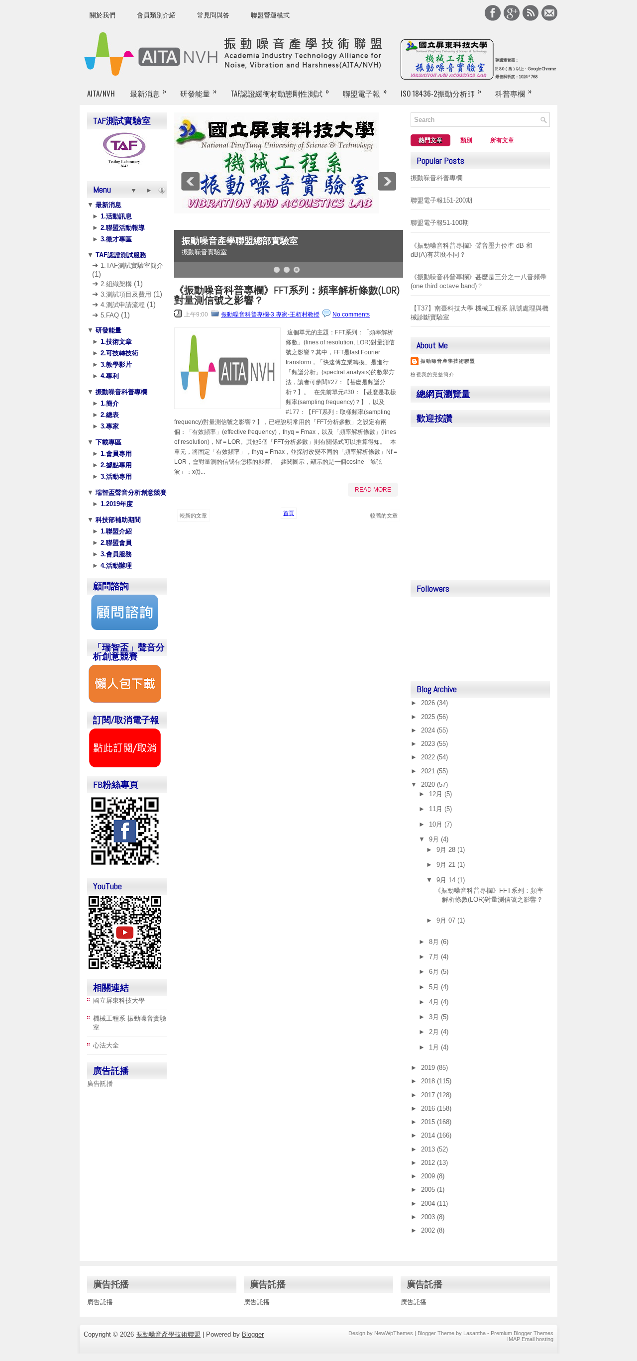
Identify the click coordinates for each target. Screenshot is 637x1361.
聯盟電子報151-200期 (441, 200)
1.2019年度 (116, 504)
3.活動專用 (115, 476)
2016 (429, 1108)
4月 (435, 1002)
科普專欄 (513, 92)
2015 (429, 1122)
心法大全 (106, 1045)
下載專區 (107, 442)
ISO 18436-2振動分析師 (441, 92)
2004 (429, 1203)
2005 (429, 1189)
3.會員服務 (115, 554)
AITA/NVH (101, 93)
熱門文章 (430, 140)
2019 (429, 1067)
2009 (429, 1176)
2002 (429, 1230)
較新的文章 (193, 516)
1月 (435, 1047)
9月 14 (446, 880)
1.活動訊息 (115, 216)
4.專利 (109, 376)
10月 (436, 824)
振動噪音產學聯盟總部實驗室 (240, 241)
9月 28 (446, 849)
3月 (435, 1017)
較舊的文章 (384, 516)
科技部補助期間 (117, 519)
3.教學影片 (115, 364)
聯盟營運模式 (270, 15)
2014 (429, 1135)
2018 (429, 1081)
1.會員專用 (115, 453)
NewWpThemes (393, 1333)
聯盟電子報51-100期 (440, 222)
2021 (429, 771)
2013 (429, 1149)
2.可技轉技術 (118, 353)
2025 (429, 717)
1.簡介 (109, 403)
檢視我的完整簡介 (432, 374)
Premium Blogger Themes (522, 1333)
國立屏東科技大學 (119, 1000)
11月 (436, 809)
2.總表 (109, 415)
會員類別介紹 (156, 15)
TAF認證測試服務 (120, 255)
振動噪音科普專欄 (120, 392)
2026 (429, 703)
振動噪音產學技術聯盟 (448, 361)
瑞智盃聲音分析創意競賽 (130, 492)
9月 (435, 839)
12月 (436, 794)
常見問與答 (213, 15)
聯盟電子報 (365, 92)
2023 (429, 743)
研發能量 (198, 92)
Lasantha (474, 1333)
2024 (429, 730)
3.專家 (109, 426)
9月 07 (446, 920)
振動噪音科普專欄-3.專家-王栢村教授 (270, 314)
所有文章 (502, 140)
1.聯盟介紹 (115, 531)
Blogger (253, 1334)
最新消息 (148, 92)
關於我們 (102, 15)
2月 (435, 1032)
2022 (429, 757)
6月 (435, 971)
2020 (429, 784)
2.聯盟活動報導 (122, 227)
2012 (429, 1162)
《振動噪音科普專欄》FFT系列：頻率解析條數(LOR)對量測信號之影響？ (287, 295)
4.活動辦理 (115, 565)
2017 (429, 1095)
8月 (435, 941)
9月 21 (446, 864)
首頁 (288, 513)
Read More (373, 489)
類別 (466, 140)
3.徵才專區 (115, 239)
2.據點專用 (115, 465)
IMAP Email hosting (530, 1339)
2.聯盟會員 (115, 542)
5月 (435, 987)
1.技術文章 (115, 341)
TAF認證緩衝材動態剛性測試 (279, 92)
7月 (435, 956)
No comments (351, 314)
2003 (429, 1217)
